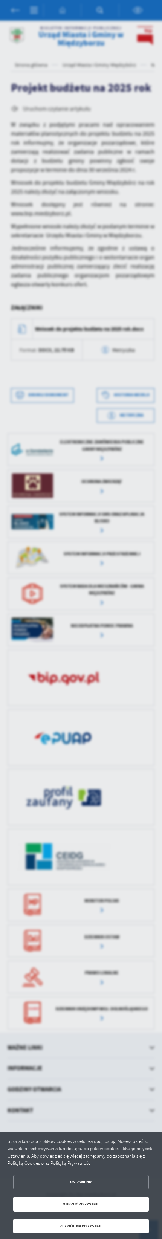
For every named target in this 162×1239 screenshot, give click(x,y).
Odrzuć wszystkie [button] (81, 1204)
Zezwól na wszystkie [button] (81, 1226)
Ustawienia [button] (81, 1182)
